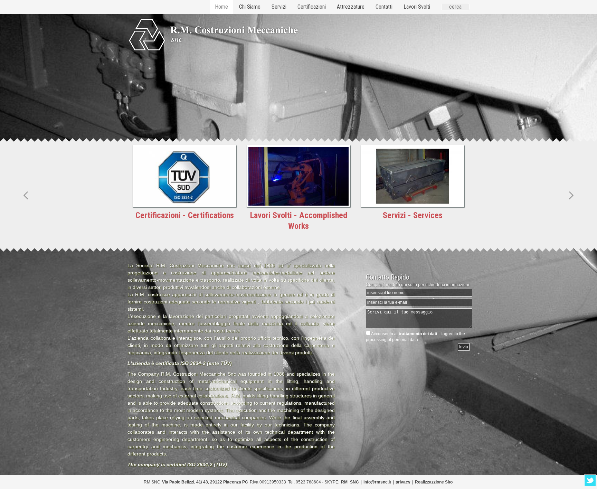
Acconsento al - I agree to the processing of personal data (415, 336)
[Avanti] (571, 195)
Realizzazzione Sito (434, 482)
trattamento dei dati (418, 333)
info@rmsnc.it (377, 482)
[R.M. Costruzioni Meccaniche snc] (157, 27)
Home (221, 6)
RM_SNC (350, 482)
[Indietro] (26, 195)
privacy (403, 482)
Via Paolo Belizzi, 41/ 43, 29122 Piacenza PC (205, 482)
